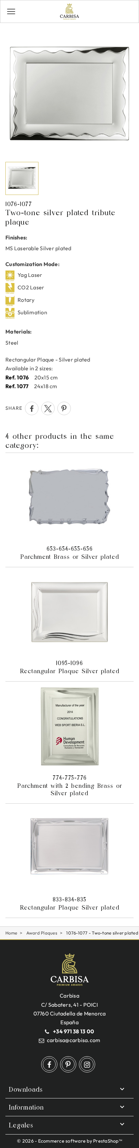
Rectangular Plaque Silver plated (69, 667)
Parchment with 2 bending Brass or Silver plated (69, 785)
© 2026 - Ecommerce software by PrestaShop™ (69, 1141)
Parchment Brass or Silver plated (69, 553)
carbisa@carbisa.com (74, 1040)
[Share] (31, 408)
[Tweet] (48, 408)
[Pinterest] (64, 408)
